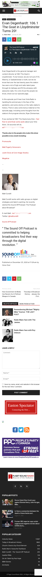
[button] (3, 11)
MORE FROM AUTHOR (26, 304)
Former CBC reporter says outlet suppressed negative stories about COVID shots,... (27, 524)
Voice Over (7, 34)
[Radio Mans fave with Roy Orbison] (7, 336)
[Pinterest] (14, 39)
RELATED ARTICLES (10, 304)
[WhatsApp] (19, 39)
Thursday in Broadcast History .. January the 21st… (32, 294)
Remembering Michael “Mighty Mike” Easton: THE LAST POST (26, 312)
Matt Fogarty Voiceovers (11, 147)
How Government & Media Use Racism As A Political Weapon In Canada (11, 294)
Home (4, 16)
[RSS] (21, 486)
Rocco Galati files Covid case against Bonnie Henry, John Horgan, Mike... (27, 502)
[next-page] (7, 340)
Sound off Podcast (9, 222)
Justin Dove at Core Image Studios (15, 153)
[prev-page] (3, 340)
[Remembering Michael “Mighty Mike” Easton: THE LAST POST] (7, 312)
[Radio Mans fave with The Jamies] (7, 322)
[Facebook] (4, 39)
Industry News (17, 16)
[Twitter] (9, 39)
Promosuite (6, 141)
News (9, 16)
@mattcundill (13, 216)
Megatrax (5, 158)
